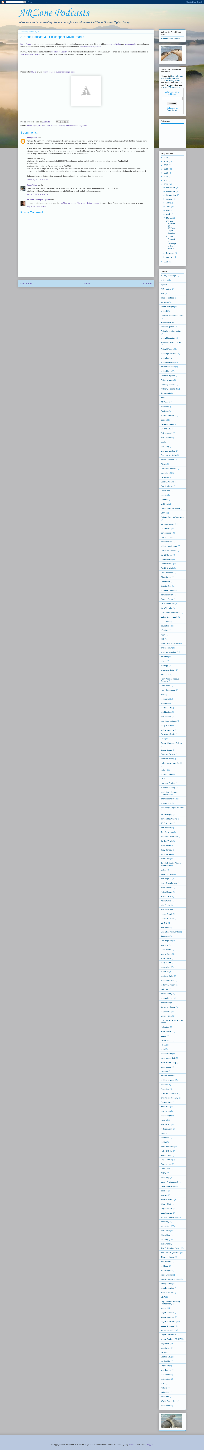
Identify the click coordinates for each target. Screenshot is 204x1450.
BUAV (163, 464)
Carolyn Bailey (167, 486)
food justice (166, 712)
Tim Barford (166, 1261)
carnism (164, 477)
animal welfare (167, 362)
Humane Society (168, 783)
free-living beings (168, 721)
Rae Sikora (166, 1124)
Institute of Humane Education (169, 793)
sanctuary (165, 1177)
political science (168, 1080)
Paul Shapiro (166, 1031)
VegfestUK (165, 1361)
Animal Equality (167, 327)
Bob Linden (166, 437)
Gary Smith (166, 725)
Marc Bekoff (166, 958)
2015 (166, 173)
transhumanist (130, 44)
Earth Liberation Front (170, 612)
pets (163, 1049)
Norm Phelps (166, 1003)
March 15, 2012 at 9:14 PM (37, 180)
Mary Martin (166, 963)
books (163, 442)
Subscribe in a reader (170, 38)
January (170, 257)
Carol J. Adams (167, 482)
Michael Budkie (167, 980)
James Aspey (166, 814)
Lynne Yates (166, 954)
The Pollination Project (171, 1248)
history (164, 770)
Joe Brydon (166, 828)
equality (164, 657)
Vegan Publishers (168, 1335)
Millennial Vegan (168, 985)
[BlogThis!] (59, 122)
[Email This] (57, 122)
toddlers (164, 1266)
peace (163, 1036)
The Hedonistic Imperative (90, 47)
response (165, 1137)
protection (165, 1107)
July (168, 203)
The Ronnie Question (170, 1253)
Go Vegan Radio (168, 734)
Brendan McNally (168, 455)
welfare (164, 1388)
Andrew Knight (167, 307)
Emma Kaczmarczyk (170, 643)
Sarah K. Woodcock (169, 1182)
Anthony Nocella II (169, 389)
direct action (166, 586)
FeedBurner (172, 110)
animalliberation (168, 367)
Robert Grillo (166, 1151)
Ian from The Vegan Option (38, 200)
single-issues (166, 1208)
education (165, 626)
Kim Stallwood (167, 910)
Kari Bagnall (166, 879)
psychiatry (165, 1111)
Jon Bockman (167, 832)
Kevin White (166, 901)
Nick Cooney (166, 994)
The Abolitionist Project (30, 54)
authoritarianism (168, 415)
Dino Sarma (166, 577)
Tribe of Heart (167, 1292)
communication (167, 524)
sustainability (166, 1244)
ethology (164, 665)
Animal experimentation (171, 331)
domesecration (167, 590)
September (171, 195)
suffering (61, 126)
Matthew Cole (167, 976)
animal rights (32, 126)
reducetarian (166, 1129)
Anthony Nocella (168, 384)
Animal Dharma (167, 322)
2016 (166, 169)
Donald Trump (167, 599)
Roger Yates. (32, 185)
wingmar (132, 1444)
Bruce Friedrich (167, 460)
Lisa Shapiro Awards (170, 932)
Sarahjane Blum (168, 1186)
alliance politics (167, 298)
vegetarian (165, 1348)
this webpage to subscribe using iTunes (59, 72)
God (163, 739)
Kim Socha (165, 905)
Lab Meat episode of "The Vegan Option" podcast (79, 203)
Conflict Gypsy (167, 537)
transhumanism (72, 126)
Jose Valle (165, 845)
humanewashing (168, 788)
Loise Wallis (166, 949)
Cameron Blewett (168, 468)
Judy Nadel (166, 854)
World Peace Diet (168, 1401)
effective (164, 630)
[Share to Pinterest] (67, 122)
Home (87, 283)
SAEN (163, 1173)
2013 (166, 180)
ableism (164, 280)
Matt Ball (164, 971)
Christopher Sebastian (170, 508)
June (168, 206)
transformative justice (170, 1279)
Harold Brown (167, 759)
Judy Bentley (166, 850)
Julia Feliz (165, 858)
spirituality (165, 1230)
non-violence (166, 998)
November (171, 191)
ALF (162, 293)
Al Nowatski (166, 289)
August (169, 199)
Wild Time (165, 1396)
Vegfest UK (166, 1357)
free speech (166, 716)
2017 (166, 165)
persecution (166, 1040)
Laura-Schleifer (167, 918)
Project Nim (166, 1102)
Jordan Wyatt (166, 841)
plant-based (166, 1067)
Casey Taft (165, 491)
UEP (163, 1297)
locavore (164, 945)
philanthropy (166, 1053)
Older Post (147, 283)
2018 (166, 161)
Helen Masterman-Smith (171, 763)
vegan (163, 1308)
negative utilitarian (113, 44)
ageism (164, 284)
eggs (163, 634)
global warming (167, 730)
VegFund (165, 1366)
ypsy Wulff (165, 1405)
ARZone (41, 126)
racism (164, 1120)
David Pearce (25, 44)
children (164, 504)
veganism (83, 126)
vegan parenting (168, 1330)
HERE (33, 72)
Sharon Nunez (167, 1199)
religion (164, 1133)
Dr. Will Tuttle (166, 608)
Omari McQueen (168, 1007)
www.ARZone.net (170, 87)
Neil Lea (164, 989)
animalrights (166, 371)
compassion (166, 533)
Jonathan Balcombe (169, 836)
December (171, 187)
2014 (166, 176)
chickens (164, 499)
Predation (165, 1089)
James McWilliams (169, 819)
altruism (164, 302)
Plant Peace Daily (168, 1062)
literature (165, 936)
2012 (166, 184)
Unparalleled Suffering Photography (170, 1302)
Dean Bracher (167, 573)
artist (163, 398)
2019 (166, 158)
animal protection (168, 353)
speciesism (166, 1226)
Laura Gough (166, 914)
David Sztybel (167, 568)
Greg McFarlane (168, 754)
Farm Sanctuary (168, 690)
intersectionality (167, 799)
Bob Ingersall (166, 433)
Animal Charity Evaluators (172, 315)
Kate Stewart (166, 887)
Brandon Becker (168, 451)
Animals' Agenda (168, 375)
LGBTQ (164, 923)
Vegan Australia (167, 1312)
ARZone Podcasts (53, 13)
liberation (165, 927)
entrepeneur (166, 648)
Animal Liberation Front (171, 342)
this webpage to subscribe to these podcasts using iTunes (172, 78)
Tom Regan (166, 1270)
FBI (162, 694)
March (169, 218)
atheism (164, 406)
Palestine (165, 1027)
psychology (166, 1115)
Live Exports (166, 940)
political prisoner (168, 1076)
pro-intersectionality (169, 1098)
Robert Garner (167, 1146)
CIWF (163, 513)
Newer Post (26, 283)
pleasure (164, 1071)
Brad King (165, 446)
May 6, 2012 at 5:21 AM (36, 206)
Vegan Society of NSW (171, 1339)
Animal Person (167, 349)
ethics (163, 661)
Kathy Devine (166, 892)
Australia (164, 411)
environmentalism (168, 652)
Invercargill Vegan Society (172, 808)
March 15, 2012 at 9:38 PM (37, 194)
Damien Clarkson (168, 550)
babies (164, 420)
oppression (166, 1011)
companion (166, 528)
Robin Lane (166, 1155)
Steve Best (165, 1235)
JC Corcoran (166, 823)
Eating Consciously (169, 617)
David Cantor (166, 555)
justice (163, 870)
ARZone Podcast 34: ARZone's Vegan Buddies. (171, 227)
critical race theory (169, 546)
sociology (165, 1222)
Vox (162, 1383)
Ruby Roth (165, 1169)
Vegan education (168, 1321)
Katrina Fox (166, 896)
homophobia (166, 774)
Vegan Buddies (167, 1317)
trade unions (166, 1275)
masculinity (166, 967)
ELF (162, 639)
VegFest (164, 1352)
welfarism (165, 1392)
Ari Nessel (165, 393)
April (168, 214)
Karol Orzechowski (169, 883)
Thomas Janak (167, 1257)
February (170, 253)
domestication (167, 595)
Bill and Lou (166, 429)
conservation (166, 541)
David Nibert (166, 559)
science (164, 1191)
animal (164, 311)
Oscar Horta (166, 1016)
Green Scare (166, 750)
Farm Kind (165, 686)
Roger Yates (166, 1160)
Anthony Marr (167, 380)
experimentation (168, 670)
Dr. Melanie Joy (167, 604)
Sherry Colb (166, 1204)
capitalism (165, 473)
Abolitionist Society (59, 52)
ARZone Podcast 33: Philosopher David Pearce (171, 243)
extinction (165, 674)
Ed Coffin (165, 621)
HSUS (163, 779)
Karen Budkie (167, 874)
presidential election (169, 1093)
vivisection (165, 1379)
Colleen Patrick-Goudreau (172, 517)
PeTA (163, 1045)
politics (164, 1084)
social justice (166, 1213)
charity (164, 495)
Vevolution (165, 1374)
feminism (165, 699)
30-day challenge (168, 276)
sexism (164, 1195)
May (168, 210)
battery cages (167, 424)
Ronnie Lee (166, 1164)
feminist (164, 703)
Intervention (166, 803)
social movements (169, 1217)
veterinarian (166, 1370)
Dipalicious (165, 581)
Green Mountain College (171, 743)
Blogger (150, 1444)
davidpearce (32, 137)
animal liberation (168, 338)
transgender (166, 1284)
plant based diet (168, 1058)
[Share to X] (62, 122)
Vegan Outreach (168, 1326)
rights (163, 1142)
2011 (166, 262)
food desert (166, 708)
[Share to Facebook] (65, 122)
